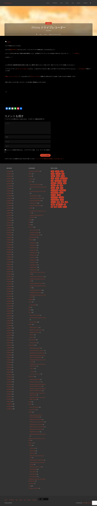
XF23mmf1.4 (62, 190)
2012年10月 (9, 333)
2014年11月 (9, 274)
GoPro (30, 302)
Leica (30, 312)
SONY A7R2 (32, 448)
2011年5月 (9, 362)
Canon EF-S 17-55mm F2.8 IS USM (38, 187)
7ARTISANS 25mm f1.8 (35, 348)
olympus (60, 183)
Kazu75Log (7, 3)
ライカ (61, 199)
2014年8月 (9, 281)
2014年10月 (9, 276)
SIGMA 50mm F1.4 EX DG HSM (37, 426)
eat (29, 222)
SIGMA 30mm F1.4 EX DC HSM (37, 422)
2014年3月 (9, 291)
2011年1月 (9, 372)
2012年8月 (9, 337)
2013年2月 (9, 323)
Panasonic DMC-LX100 (35, 382)
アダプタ (32, 368)
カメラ (61, 192)
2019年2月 (9, 208)
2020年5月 (9, 186)
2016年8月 (9, 235)
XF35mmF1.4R (54, 192)
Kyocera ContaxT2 (34, 232)
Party (30, 401)
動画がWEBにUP (14, 49)
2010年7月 (9, 386)
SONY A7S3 (32, 453)
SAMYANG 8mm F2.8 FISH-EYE (37, 353)
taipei (61, 185)
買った (64, 206)
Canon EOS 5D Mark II (35, 200)
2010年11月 (9, 377)
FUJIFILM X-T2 (33, 260)
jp (77, 53)
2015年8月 (9, 252)
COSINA (31, 208)
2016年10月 (9, 230)
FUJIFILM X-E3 (33, 247)
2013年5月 (9, 315)
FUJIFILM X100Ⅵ (34, 269)
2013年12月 (9, 298)
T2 (57, 185)
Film (30, 224)
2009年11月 (9, 406)
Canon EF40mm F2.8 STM (36, 198)
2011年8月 (9, 355)
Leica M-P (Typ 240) (34, 315)
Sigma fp (31, 443)
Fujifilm (53, 176)
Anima (84, 503)
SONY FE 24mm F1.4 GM (35, 467)
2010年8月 (9, 384)
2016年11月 (9, 227)
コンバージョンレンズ (35, 374)
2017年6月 (9, 215)
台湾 (66, 202)
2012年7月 (9, 340)
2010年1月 (9, 401)
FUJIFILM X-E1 (33, 242)
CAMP (52, 173)
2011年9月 (9, 352)
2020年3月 (9, 191)
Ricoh (30, 404)
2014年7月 (9, 284)
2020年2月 (9, 193)
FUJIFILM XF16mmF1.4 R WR (36, 283)
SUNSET (53, 185)
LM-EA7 (33, 371)
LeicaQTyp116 (64, 178)
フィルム (61, 197)
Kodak (62, 176)
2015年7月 (9, 254)
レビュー (53, 202)
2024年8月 (9, 171)
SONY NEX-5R (33, 471)
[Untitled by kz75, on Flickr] (7, 42)
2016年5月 (9, 242)
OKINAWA (53, 183)
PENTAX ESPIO (33, 237)
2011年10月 (9, 350)
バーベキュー (54, 197)
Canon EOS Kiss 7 (34, 230)
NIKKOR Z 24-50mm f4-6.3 (36, 330)
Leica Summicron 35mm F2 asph (38, 317)
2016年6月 (9, 240)
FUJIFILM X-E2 (33, 245)
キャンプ (53, 195)
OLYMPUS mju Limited (35, 235)
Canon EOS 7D (33, 203)
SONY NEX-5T (33, 474)
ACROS (57, 171)
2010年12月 (9, 374)
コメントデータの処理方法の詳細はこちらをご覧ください (49, 158)
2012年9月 (9, 335)
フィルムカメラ (54, 199)
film (63, 173)
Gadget (30, 299)
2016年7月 (9, 237)
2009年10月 (9, 409)
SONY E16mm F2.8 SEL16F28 (37, 460)
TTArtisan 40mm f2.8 (34, 488)
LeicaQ (57, 178)
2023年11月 (9, 176)
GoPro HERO (33, 305)
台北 (62, 202)
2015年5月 (9, 259)
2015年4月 (9, 262)
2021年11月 (9, 181)
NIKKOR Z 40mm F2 (34, 332)
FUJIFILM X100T (33, 267)
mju (52, 180)
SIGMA (30, 412)
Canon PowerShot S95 (35, 205)
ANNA (30, 173)
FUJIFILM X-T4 (33, 262)
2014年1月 (9, 296)
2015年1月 (9, 269)
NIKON (30, 324)
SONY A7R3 (32, 450)
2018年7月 (9, 213)
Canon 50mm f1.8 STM (35, 184)
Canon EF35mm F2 (34, 195)
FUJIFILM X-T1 (33, 257)
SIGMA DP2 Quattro (34, 431)
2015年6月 (9, 257)
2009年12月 (9, 404)
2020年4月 (9, 188)
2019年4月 (9, 203)
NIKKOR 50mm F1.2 (34, 327)
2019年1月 (9, 210)
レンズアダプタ (35, 76)
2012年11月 (9, 330)
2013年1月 (9, 325)
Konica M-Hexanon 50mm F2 (37, 350)
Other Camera (32, 339)
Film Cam (31, 227)
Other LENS (31, 345)
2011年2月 (9, 369)
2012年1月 (9, 342)
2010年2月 (9, 399)
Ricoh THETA (33, 409)
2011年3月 (9, 367)
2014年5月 (9, 286)
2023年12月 (9, 173)
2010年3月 (9, 396)
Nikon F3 (32, 334)
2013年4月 (9, 318)
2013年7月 (9, 311)
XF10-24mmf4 (54, 190)
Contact (34, 500)
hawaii (58, 176)
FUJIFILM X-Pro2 (34, 252)
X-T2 (62, 187)
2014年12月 (9, 271)
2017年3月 (9, 220)
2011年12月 (9, 345)
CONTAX (58, 173)
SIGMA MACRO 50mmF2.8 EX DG (38, 434)
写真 (58, 202)
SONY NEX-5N (33, 469)
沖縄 (55, 206)
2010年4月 (9, 394)
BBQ (62, 171)
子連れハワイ (59, 204)
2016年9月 (9, 232)
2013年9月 (9, 306)
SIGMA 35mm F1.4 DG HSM (36, 424)
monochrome (58, 180)
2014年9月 (9, 279)
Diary (30, 219)
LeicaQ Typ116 (33, 322)
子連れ (52, 204)
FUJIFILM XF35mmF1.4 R (35, 292)
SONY (30, 445)
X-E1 (58, 187)
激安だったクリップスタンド (12, 76)
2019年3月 (9, 205)
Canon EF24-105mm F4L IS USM (37, 191)
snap (65, 183)
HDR (30, 307)
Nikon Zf (32, 337)
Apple (40, 34)
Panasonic (31, 376)
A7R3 (52, 171)
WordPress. (90, 503)
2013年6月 (9, 313)
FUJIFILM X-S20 (33, 255)
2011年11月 (9, 347)
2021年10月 (9, 183)
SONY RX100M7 (33, 476)
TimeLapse (31, 483)
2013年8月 (9, 308)
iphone (48, 23)
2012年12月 (9, 328)
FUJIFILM (31, 240)
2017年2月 (9, 222)
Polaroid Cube (33, 342)
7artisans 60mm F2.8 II (34, 171)
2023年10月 (9, 178)
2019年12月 (9, 198)
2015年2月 (9, 266)
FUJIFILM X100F (33, 265)
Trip (29, 486)
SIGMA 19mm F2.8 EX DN (36, 419)
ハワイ (58, 195)
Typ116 (53, 187)
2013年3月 (9, 320)
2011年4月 (9, 364)
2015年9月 (9, 249)
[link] (90, 3)
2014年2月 (9, 293)
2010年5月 (9, 391)
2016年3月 (9, 244)
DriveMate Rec (82, 68)
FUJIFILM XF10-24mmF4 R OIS (37, 276)
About (28, 500)
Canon (30, 181)
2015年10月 (9, 247)
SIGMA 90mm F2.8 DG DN (36, 429)
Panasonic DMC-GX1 (35, 379)
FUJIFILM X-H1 (33, 250)
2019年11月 (9, 200)
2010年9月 (9, 382)
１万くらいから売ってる (23, 68)
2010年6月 (9, 389)
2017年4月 (9, 217)
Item (30, 309)
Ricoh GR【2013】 (34, 407)
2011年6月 (9, 360)
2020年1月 (9, 195)
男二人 (59, 206)
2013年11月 (9, 301)
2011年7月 (9, 357)
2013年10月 (9, 303)
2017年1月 (9, 225)
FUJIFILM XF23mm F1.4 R (36, 290)
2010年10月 (9, 379)
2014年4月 (9, 288)
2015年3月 (9, 264)
